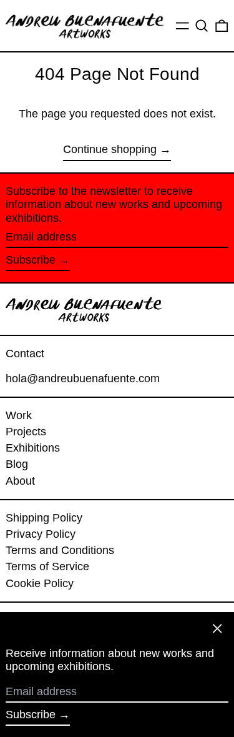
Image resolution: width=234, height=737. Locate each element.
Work (19, 415)
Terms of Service (47, 566)
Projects (26, 431)
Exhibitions (33, 448)
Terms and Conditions (60, 550)
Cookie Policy (40, 583)
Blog (17, 464)
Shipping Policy (44, 518)
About (20, 481)
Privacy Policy (41, 534)
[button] (202, 26)
